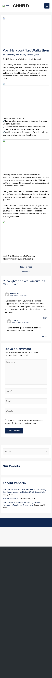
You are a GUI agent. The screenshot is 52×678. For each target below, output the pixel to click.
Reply (45, 318)
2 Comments (8, 55)
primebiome (14, 293)
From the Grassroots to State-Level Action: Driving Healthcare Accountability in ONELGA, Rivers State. (24, 490)
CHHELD (21, 6)
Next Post (26, 271)
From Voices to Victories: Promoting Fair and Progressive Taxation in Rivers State (22, 503)
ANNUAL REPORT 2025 (12, 498)
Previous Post (26, 267)
